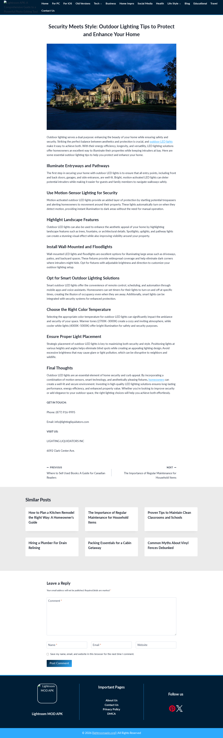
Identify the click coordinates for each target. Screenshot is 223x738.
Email (97, 645)
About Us (111, 700)
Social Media (145, 3)
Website (142, 645)
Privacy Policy (111, 709)
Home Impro (126, 3)
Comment (55, 600)
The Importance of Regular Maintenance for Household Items (150, 473)
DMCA (111, 713)
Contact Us (48, 10)
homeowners (156, 379)
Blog (187, 3)
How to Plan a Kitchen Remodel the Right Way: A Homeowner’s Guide (51, 517)
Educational (200, 3)
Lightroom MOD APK (47, 714)
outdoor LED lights (161, 141)
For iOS (67, 3)
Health (160, 3)
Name (52, 645)
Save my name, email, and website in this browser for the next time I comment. (92, 654)
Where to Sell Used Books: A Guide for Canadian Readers (76, 473)
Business (111, 3)
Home (44, 3)
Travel (213, 3)
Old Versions (83, 3)
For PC (56, 3)
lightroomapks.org (104, 733)
